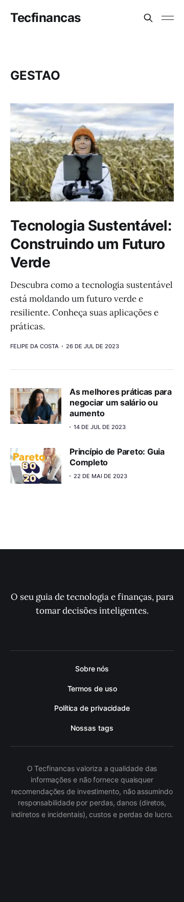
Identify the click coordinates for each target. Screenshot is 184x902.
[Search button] (148, 18)
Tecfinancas (45, 18)
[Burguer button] (167, 18)
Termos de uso (92, 688)
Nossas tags (92, 728)
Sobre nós (92, 668)
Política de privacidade (92, 708)
